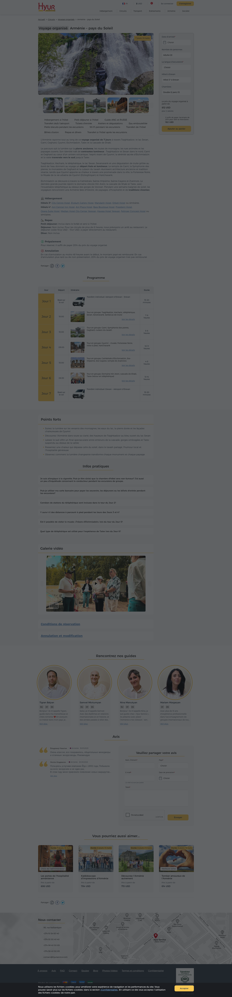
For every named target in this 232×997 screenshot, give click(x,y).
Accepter (184, 988)
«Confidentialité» (109, 990)
